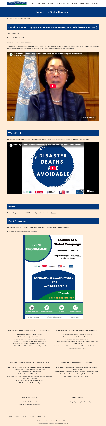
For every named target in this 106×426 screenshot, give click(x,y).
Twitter (10, 416)
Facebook (39, 416)
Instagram (17, 416)
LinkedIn (24, 416)
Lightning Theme (53, 423)
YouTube (32, 416)
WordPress (45, 423)
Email (45, 416)
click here (66, 139)
